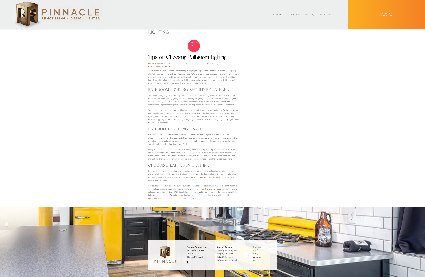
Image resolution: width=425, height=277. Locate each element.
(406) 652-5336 (226, 257)
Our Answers (325, 14)
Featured (172, 64)
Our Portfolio (294, 14)
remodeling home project (209, 189)
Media (179, 64)
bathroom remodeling (156, 66)
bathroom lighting (211, 64)
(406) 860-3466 (226, 253)
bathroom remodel (225, 64)
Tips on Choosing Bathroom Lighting (187, 57)
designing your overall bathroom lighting (202, 177)
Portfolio (257, 250)
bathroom (187, 64)
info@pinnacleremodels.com (230, 260)
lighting (167, 66)
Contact (257, 260)
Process (257, 247)
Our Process (278, 14)
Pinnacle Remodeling (157, 64)
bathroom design (198, 64)
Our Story (309, 14)
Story (255, 253)
